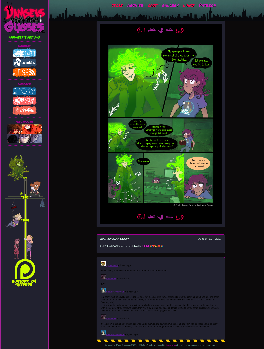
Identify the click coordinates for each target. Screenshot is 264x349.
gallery (170, 5)
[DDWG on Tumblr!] (24, 66)
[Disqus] (161, 298)
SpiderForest (171, 345)
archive (135, 5)
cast (152, 5)
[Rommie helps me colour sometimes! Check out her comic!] (24, 133)
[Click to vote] (24, 95)
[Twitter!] (24, 57)
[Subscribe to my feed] (24, 76)
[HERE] (145, 246)
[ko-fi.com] (24, 104)
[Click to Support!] (24, 286)
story (117, 5)
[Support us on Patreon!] (24, 114)
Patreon (207, 5)
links (188, 5)
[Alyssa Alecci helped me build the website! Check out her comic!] (24, 142)
